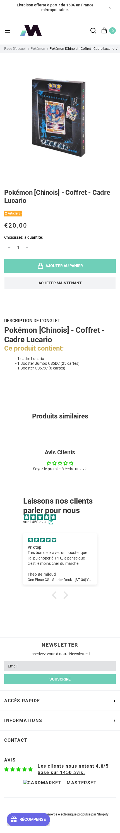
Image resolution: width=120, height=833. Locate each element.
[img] (62, 517)
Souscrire (60, 679)
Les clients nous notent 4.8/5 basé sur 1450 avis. (73, 769)
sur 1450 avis (34, 522)
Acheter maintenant (60, 283)
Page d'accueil (15, 49)
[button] (56, 595)
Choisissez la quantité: (23, 237)
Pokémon (38, 49)
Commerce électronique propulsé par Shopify (75, 814)
